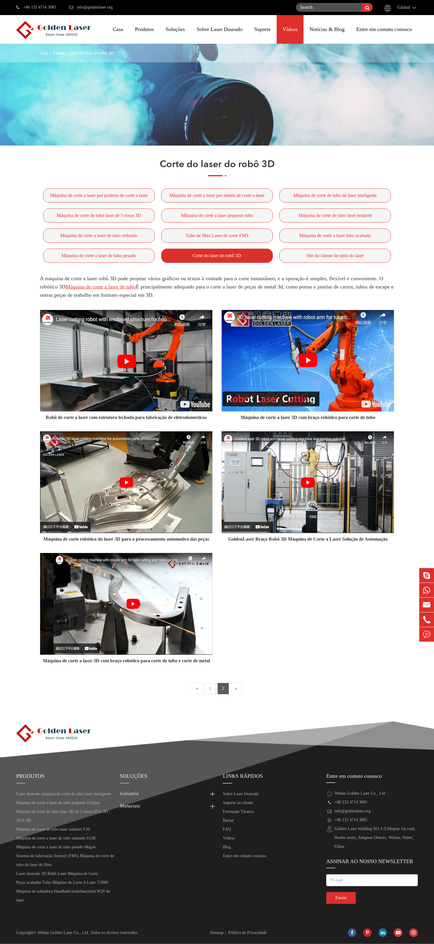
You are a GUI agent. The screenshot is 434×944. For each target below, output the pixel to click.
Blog (227, 847)
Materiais (130, 806)
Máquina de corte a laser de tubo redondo (98, 235)
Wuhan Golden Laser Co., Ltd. (63, 932)
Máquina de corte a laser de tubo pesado (98, 255)
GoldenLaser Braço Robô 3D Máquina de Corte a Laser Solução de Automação (308, 539)
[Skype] (426, 575)
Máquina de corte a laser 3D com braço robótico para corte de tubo (308, 417)
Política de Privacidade (247, 932)
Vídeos (290, 29)
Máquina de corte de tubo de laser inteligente (335, 195)
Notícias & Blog (327, 29)
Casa (118, 29)
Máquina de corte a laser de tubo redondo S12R (56, 838)
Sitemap (216, 932)
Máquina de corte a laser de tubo (101, 287)
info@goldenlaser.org (95, 7)
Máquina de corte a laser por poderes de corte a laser (99, 195)
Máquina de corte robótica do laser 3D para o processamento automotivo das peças (126, 539)
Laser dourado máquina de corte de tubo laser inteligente (63, 794)
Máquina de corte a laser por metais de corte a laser (216, 195)
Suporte (262, 29)
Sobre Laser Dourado (219, 29)
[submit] (367, 7)
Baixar (228, 820)
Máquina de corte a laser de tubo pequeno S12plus (58, 802)
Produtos (144, 29)
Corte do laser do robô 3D (91, 53)
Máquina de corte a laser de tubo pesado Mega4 (55, 847)
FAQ (227, 829)
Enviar (341, 898)
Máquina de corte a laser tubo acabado (335, 235)
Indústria (129, 794)
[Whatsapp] (426, 590)
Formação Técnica (238, 811)
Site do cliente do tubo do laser (335, 255)
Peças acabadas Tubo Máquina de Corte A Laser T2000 (62, 882)
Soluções (175, 29)
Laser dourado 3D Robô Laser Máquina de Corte (57, 873)
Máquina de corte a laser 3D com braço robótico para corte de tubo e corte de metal (126, 660)
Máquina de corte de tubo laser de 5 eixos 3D (99, 215)
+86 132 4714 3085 (39, 7)
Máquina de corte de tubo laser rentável (335, 215)
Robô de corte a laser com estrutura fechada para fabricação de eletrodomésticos (126, 417)
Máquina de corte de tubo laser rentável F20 (53, 829)
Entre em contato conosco (384, 29)
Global (403, 7)
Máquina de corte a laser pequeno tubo (217, 215)
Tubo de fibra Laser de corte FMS (217, 235)
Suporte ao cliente (238, 802)
